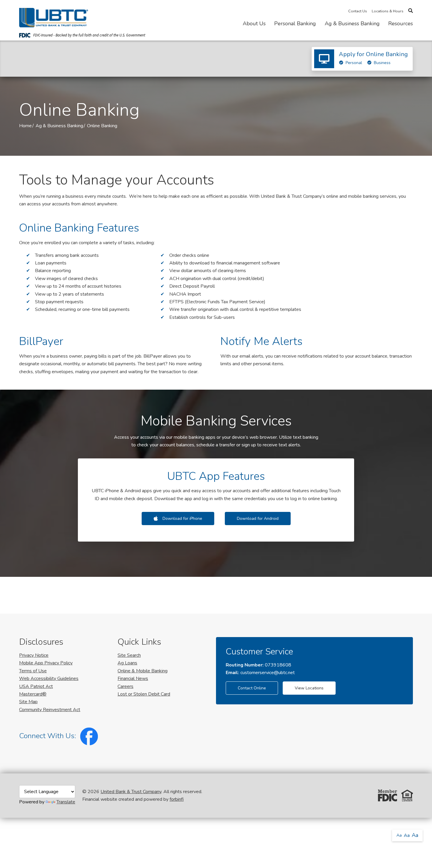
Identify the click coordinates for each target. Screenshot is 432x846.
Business (382, 63)
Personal (354, 63)
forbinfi (177, 799)
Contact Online (252, 688)
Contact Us (357, 11)
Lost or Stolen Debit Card (144, 694)
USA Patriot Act (36, 686)
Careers (125, 686)
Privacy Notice (33, 655)
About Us (254, 23)
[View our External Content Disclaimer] (47, 795)
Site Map (28, 701)
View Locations (309, 688)
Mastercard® (32, 694)
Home (25, 126)
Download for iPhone (182, 518)
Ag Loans (127, 663)
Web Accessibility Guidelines (48, 678)
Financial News (133, 678)
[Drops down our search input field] (410, 11)
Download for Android (258, 518)
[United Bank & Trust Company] (53, 16)
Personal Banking (295, 23)
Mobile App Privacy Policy (46, 663)
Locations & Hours (387, 11)
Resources (400, 23)
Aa (399, 835)
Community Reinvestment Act (49, 709)
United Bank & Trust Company (131, 791)
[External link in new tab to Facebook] (88, 736)
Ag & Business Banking (352, 23)
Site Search (129, 655)
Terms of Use (33, 671)
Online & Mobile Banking (143, 671)
